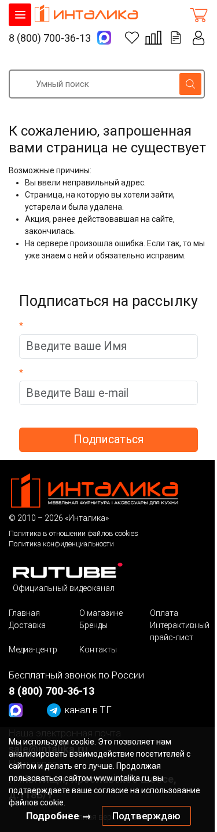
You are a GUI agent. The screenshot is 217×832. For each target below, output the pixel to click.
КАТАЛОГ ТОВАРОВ (20, 14)
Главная (24, 613)
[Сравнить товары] (153, 38)
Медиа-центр (33, 649)
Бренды (93, 625)
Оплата (164, 613)
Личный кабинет (198, 38)
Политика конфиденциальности (61, 543)
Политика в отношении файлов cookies (73, 533)
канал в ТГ (88, 710)
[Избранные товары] (132, 38)
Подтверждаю (146, 816)
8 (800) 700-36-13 (50, 38)
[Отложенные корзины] (176, 38)
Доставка (27, 625)
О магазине (101, 613)
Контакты (98, 649)
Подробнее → (58, 816)
